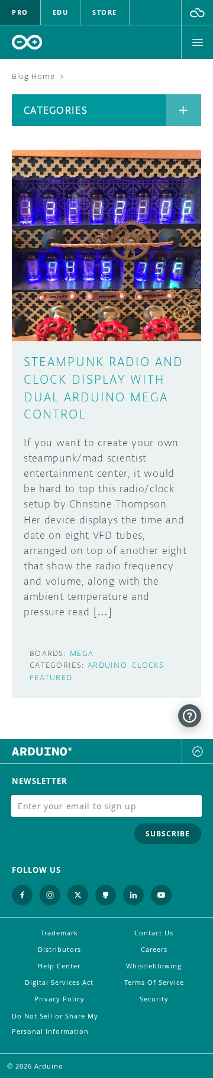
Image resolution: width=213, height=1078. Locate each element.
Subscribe (168, 834)
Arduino (107, 665)
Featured (51, 677)
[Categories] (183, 110)
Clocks (148, 665)
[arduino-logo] (27, 42)
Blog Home (33, 76)
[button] (197, 12)
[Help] (189, 715)
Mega (81, 653)
